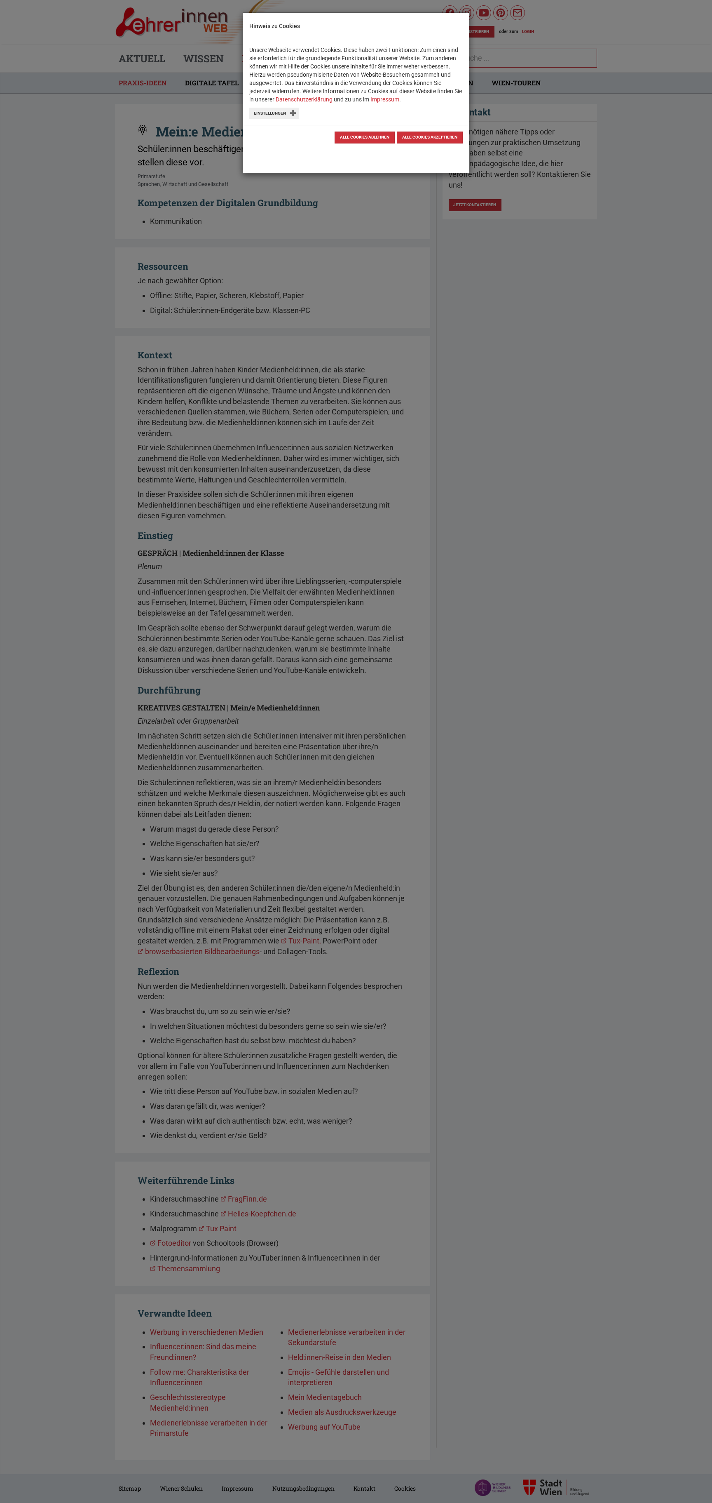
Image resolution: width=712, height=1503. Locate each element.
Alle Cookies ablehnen (364, 137)
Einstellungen (270, 113)
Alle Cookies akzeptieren (429, 137)
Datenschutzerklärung (304, 99)
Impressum (384, 99)
